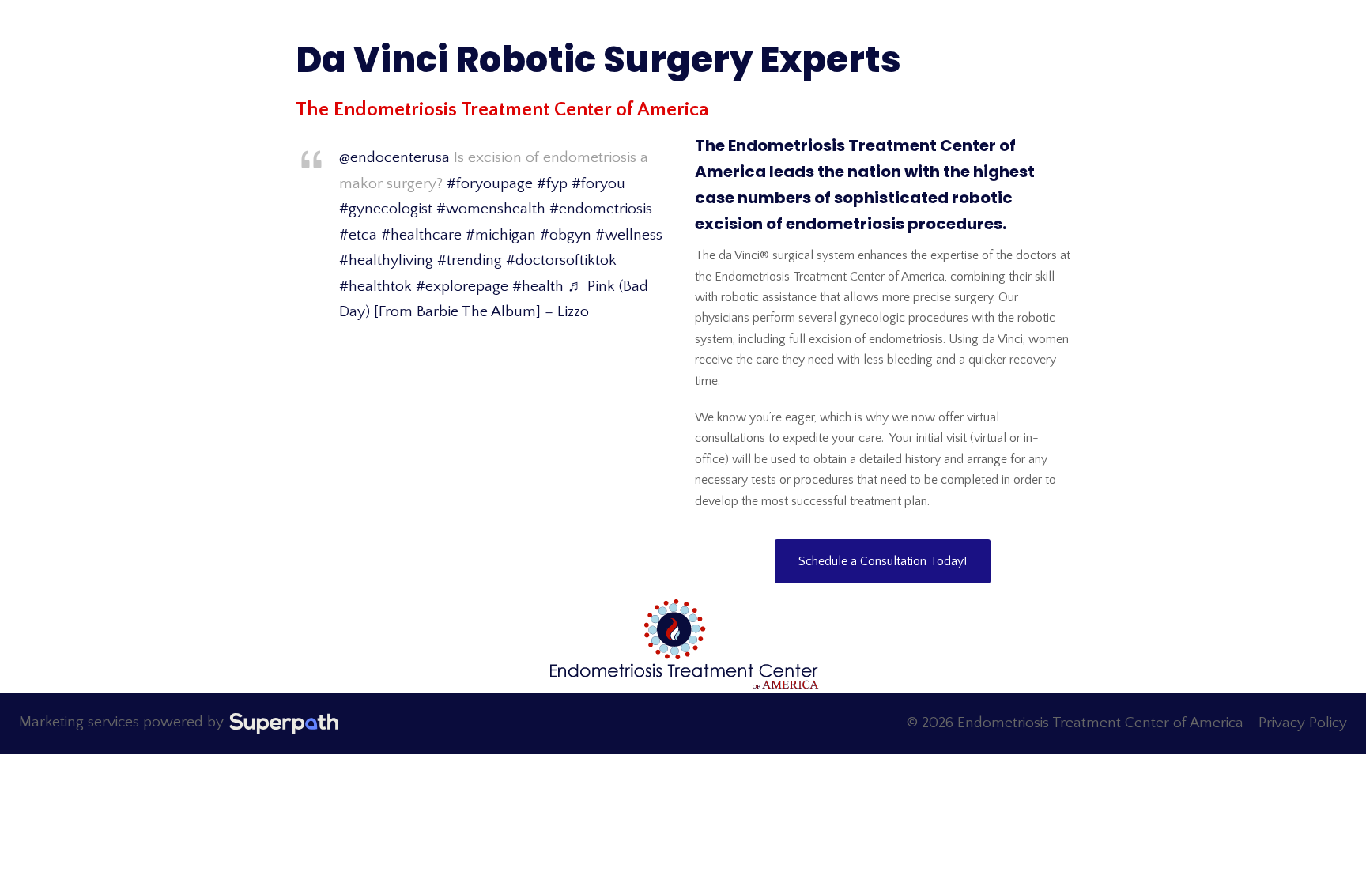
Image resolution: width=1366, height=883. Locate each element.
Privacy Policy (1302, 723)
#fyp (552, 183)
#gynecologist (385, 208)
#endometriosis (600, 208)
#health (538, 286)
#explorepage (462, 286)
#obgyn (565, 234)
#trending (469, 260)
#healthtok (375, 286)
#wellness (628, 234)
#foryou (598, 183)
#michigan (501, 234)
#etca (358, 234)
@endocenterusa (394, 157)
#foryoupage (490, 183)
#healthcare (421, 234)
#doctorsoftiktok (561, 260)
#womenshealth (490, 208)
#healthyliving (386, 260)
